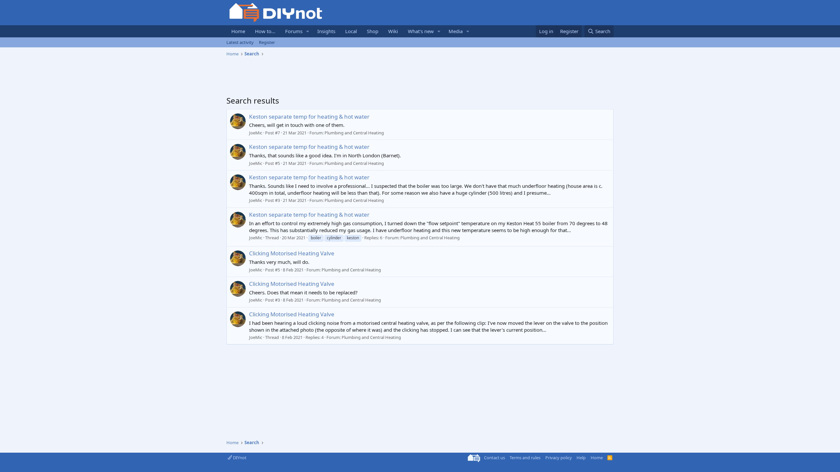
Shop (372, 31)
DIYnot (239, 458)
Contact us (494, 458)
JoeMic (255, 133)
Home (238, 31)
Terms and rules (525, 458)
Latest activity (240, 42)
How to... (265, 31)
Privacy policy (558, 458)
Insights (326, 31)
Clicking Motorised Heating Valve (291, 253)
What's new (421, 31)
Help (581, 458)
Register (267, 42)
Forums (294, 31)
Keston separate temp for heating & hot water (309, 116)
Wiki (393, 31)
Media (456, 31)
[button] (307, 31)
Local (351, 31)
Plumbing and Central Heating (354, 133)
